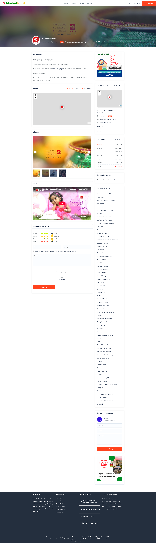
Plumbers (100, 328)
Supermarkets (102, 368)
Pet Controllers (102, 325)
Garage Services (102, 269)
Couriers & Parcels (103, 236)
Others (99, 315)
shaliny (106, 418)
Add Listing (150, 3)
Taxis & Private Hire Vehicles (107, 384)
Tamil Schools (102, 381)
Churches (100, 227)
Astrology (100, 207)
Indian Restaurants (103, 279)
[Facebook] (83, 523)
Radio (99, 342)
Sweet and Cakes (103, 371)
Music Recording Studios (105, 312)
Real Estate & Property (105, 345)
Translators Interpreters (105, 394)
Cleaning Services (103, 233)
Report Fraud (59, 512)
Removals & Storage (104, 348)
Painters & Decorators (104, 319)
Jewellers (100, 289)
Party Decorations (103, 322)
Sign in (133, 3)
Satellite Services (103, 358)
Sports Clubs (101, 365)
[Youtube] (96, 523)
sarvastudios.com (106, 123)
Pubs (99, 338)
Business (89, 3)
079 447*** (58, 42)
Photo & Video (45, 42)
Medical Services (103, 299)
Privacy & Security (61, 506)
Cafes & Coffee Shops (104, 220)
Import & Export (102, 276)
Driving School (102, 246)
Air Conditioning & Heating (106, 200)
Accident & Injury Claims (105, 194)
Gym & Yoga (101, 273)
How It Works (60, 504)
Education (100, 250)
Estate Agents (102, 259)
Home (66, 3)
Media (99, 296)
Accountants (101, 197)
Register (138, 3)
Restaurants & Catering (105, 355)
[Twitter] (92, 523)
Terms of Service (60, 509)
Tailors (99, 374)
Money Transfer (102, 302)
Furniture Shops (102, 266)
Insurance (100, 282)
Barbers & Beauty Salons (105, 210)
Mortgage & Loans (103, 305)
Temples (100, 388)
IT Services (101, 286)
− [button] (35, 97)
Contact (81, 3)
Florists (99, 263)
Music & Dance (102, 309)
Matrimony (101, 292)
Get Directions (117, 86)
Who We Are (59, 498)
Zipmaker (82, 541)
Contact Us (59, 501)
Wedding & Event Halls (105, 401)
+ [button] (35, 95)
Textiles (99, 391)
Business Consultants (104, 217)
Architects (100, 204)
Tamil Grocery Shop (104, 378)
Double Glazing (102, 243)
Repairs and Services (104, 351)
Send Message (110, 449)
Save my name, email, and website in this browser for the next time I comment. (56, 251)
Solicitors (100, 361)
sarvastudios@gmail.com (108, 119)
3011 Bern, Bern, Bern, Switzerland (76, 42)
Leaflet (89, 123)
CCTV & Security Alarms (105, 223)
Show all (100, 404)
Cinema (99, 230)
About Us (73, 3)
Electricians (101, 253)
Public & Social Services (105, 335)
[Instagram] (87, 523)
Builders (100, 213)
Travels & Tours (102, 397)
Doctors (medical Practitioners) (107, 240)
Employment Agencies (104, 256)
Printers (99, 332)
